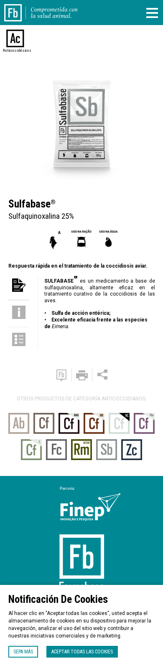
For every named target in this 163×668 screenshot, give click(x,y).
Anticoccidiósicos (15, 50)
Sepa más (23, 652)
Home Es (18, 7)
